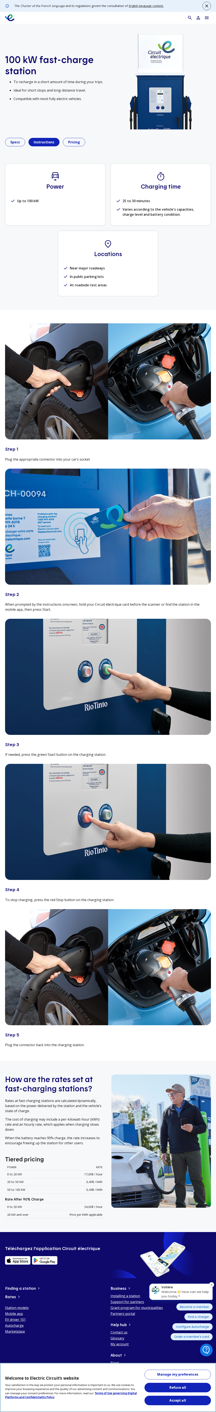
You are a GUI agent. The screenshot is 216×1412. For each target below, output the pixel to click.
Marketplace (15, 1331)
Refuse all (177, 1387)
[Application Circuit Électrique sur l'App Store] (17, 1260)
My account (120, 1344)
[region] (108, 1387)
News (115, 1362)
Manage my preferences (177, 1374)
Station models (17, 1307)
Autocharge (14, 1325)
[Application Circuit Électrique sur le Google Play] (44, 1260)
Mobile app (14, 1313)
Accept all (177, 1400)
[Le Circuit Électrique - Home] (9, 17)
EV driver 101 (15, 1319)
